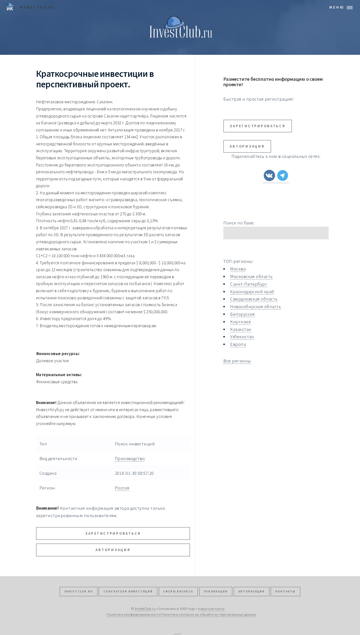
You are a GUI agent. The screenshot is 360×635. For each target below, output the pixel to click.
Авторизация (113, 549)
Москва (238, 269)
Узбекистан (242, 336)
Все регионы (237, 361)
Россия (122, 488)
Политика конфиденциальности (134, 614)
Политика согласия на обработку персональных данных (208, 614)
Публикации (216, 591)
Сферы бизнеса (178, 591)
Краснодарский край (252, 291)
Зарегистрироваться (113, 533)
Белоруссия (242, 314)
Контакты (286, 591)
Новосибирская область (255, 306)
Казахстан (240, 329)
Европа (238, 344)
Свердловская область (253, 299)
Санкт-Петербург (248, 284)
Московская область (251, 276)
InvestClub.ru (78, 591)
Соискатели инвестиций (128, 591)
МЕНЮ (337, 7)
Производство (130, 458)
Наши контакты (211, 608)
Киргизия (240, 321)
